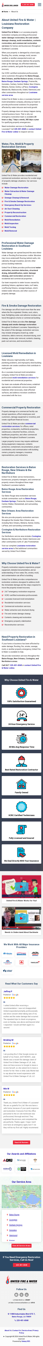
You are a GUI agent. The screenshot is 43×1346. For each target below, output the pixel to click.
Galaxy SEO (26, 1341)
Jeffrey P (7, 991)
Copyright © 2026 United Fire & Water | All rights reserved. (22, 1338)
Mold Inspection (11, 223)
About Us (8, 1330)
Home (5, 12)
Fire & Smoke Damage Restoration (20, 201)
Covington (33, 87)
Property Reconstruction (15, 212)
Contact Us (16, 1330)
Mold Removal (11, 231)
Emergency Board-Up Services (18, 205)
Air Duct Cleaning (12, 209)
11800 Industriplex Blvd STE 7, (22, 1315)
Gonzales (13, 1230)
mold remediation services (24, 378)
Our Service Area (21, 1181)
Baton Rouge (7, 81)
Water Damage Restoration (16, 188)
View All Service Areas (21, 1246)
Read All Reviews (21, 1142)
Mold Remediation (12, 220)
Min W (6, 1088)
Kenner (12, 1240)
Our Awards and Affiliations (21, 1153)
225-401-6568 (28, 4)
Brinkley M (8, 1040)
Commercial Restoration (15, 216)
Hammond (13, 1235)
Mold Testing (10, 227)
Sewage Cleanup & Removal (17, 198)
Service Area (27, 1330)
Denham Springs (21, 81)
